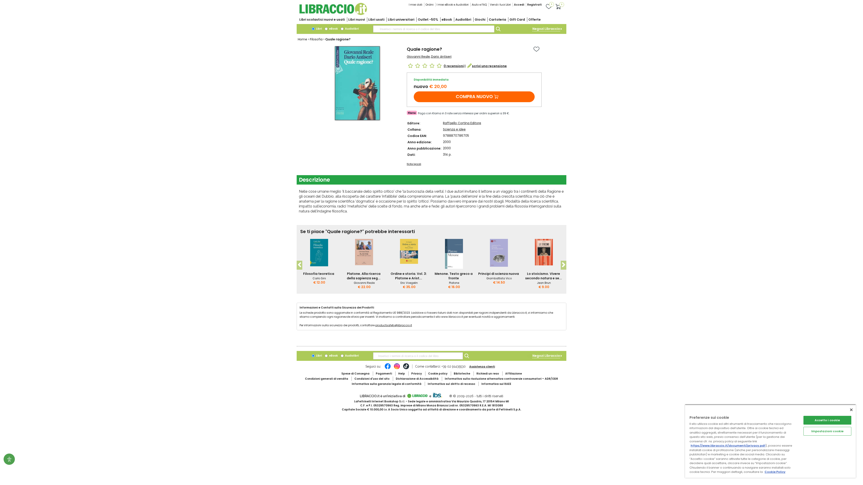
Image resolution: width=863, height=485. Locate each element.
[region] (770, 441)
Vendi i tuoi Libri (500, 5)
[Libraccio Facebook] (388, 368)
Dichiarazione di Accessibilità (417, 379)
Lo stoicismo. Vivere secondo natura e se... (543, 275)
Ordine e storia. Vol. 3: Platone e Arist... (409, 275)
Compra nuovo (474, 96)
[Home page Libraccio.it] (333, 14)
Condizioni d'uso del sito (371, 379)
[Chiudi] (851, 409)
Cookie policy (437, 373)
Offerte (534, 19)
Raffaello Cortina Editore (462, 123)
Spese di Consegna (355, 373)
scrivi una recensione (489, 66)
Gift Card (517, 19)
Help (401, 373)
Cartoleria (497, 19)
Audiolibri (463, 19)
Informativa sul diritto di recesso (451, 384)
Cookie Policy (775, 472)
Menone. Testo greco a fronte (454, 275)
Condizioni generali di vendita (326, 379)
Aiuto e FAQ (479, 5)
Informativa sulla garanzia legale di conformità (386, 384)
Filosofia (316, 39)
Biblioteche (462, 373)
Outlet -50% (428, 19)
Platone (454, 283)
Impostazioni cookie (827, 431)
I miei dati (415, 5)
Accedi (519, 5)
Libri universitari (401, 19)
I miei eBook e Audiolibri (453, 5)
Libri (318, 29)
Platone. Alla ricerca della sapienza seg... (363, 275)
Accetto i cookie (827, 420)
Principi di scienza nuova (498, 273)
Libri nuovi (356, 19)
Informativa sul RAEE (496, 384)
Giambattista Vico (499, 278)
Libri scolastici (322, 19)
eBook (447, 19)
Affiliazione (513, 373)
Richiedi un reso (487, 373)
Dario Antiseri (441, 56)
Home (302, 39)
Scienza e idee (454, 129)
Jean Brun (544, 283)
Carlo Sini (319, 278)
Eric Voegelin (409, 283)
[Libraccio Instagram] (397, 368)
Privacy (416, 373)
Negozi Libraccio (546, 28)
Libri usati (376, 19)
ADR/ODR (501, 379)
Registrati (534, 5)
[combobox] (433, 29)
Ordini (429, 5)
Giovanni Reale (418, 56)
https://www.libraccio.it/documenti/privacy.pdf (728, 445)
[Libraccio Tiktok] (406, 368)
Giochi (480, 19)
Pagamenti (384, 373)
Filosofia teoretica (318, 273)
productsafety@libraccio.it (393, 325)
